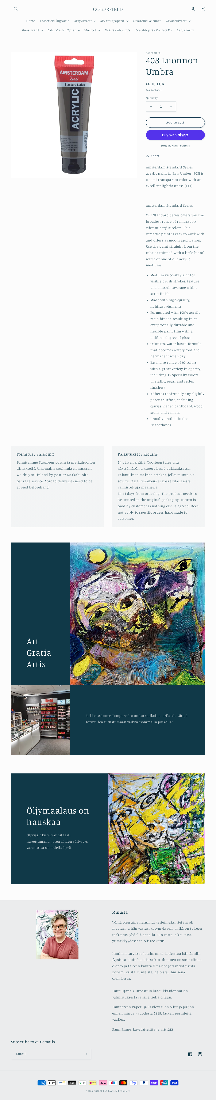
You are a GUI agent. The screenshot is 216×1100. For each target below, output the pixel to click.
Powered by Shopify (119, 1091)
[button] (16, 9)
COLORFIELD (100, 1091)
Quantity (152, 98)
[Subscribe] (85, 1054)
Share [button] (155, 155)
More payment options (175, 145)
